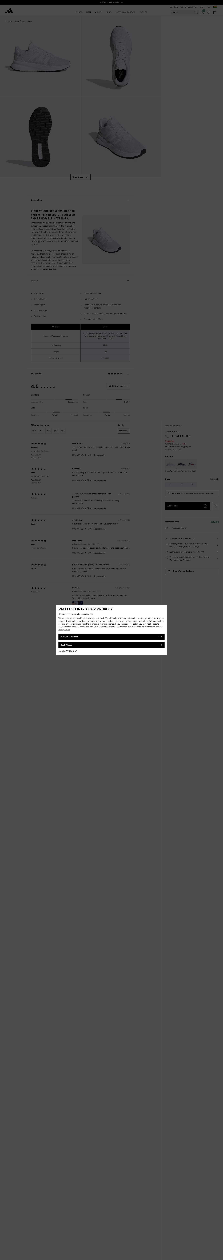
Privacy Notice (64, 630)
